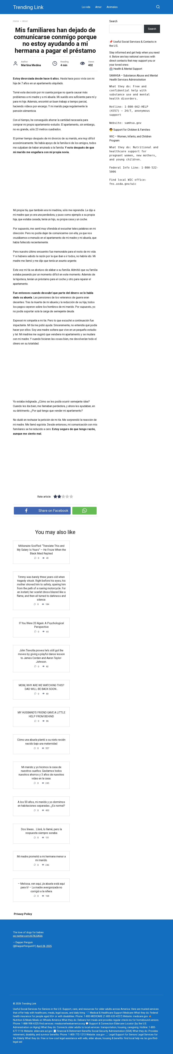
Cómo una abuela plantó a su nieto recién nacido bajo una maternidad (41, 741)
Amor (98, 7)
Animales (112, 7)
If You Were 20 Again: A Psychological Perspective (41, 624)
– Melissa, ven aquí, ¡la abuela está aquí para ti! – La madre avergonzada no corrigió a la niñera (41, 887)
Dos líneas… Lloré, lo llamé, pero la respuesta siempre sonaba (41, 830)
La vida (86, 7)
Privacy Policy (23, 914)
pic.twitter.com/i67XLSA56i (28, 936)
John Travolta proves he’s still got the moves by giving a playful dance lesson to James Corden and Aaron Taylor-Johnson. (41, 656)
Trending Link (28, 7)
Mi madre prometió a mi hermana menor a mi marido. (41, 858)
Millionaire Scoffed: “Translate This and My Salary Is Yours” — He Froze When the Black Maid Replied (41, 549)
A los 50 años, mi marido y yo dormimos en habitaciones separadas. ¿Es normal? (41, 803)
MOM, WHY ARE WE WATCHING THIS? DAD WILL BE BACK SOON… (41, 687)
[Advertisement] (55, 183)
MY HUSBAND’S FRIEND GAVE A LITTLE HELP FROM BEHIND (41, 714)
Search (113, 21)
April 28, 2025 (44, 946)
